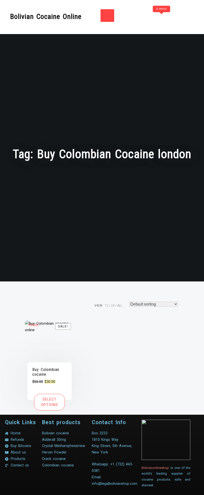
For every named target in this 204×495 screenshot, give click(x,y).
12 (106, 305)
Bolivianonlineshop (155, 468)
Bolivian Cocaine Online (46, 16)
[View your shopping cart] (161, 19)
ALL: (120, 305)
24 (112, 305)
